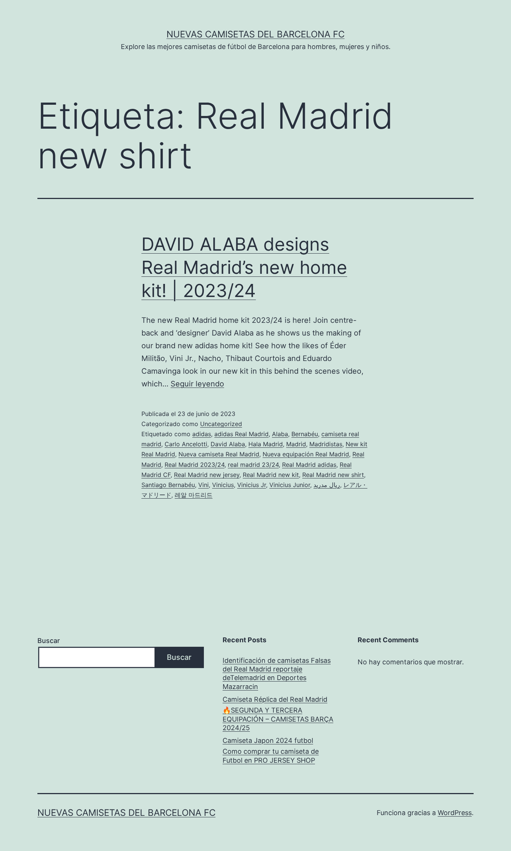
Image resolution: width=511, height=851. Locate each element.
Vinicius (223, 485)
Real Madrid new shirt (333, 474)
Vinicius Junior (289, 485)
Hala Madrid (265, 444)
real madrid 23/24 (253, 464)
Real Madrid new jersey (206, 474)
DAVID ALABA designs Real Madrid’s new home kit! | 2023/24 (244, 267)
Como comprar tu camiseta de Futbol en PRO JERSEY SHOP (271, 755)
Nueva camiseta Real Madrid (218, 454)
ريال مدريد (326, 485)
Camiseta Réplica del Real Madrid (275, 699)
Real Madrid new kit (271, 474)
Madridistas (325, 444)
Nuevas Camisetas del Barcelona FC (255, 34)
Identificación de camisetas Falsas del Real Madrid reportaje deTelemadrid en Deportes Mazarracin (277, 673)
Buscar (48, 641)
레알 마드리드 (193, 495)
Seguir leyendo (197, 383)
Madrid (296, 444)
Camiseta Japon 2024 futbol (268, 740)
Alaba (280, 434)
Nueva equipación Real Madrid (306, 454)
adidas (201, 434)
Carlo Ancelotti (186, 444)
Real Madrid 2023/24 (194, 464)
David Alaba (228, 444)
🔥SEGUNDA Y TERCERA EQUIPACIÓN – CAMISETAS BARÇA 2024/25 (278, 719)
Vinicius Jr (251, 485)
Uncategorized (221, 424)
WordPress (455, 813)
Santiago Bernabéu (168, 485)
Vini (203, 485)
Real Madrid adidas (309, 464)
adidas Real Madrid (241, 434)
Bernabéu (304, 434)
